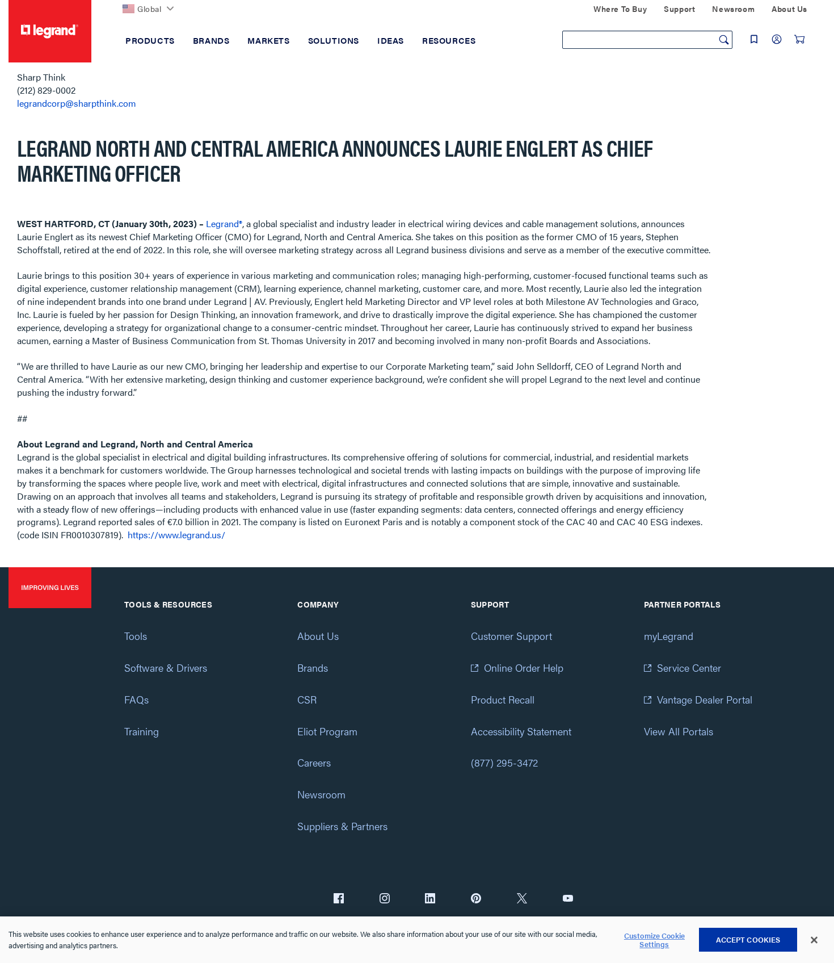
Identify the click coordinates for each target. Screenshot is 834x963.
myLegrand (668, 636)
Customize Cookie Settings (654, 940)
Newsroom (321, 794)
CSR (307, 699)
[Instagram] (384, 899)
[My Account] (777, 39)
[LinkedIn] (430, 899)
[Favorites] (754, 39)
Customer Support (511, 636)
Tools (135, 636)
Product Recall (502, 699)
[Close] (814, 940)
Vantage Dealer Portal (704, 699)
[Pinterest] (476, 899)
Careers (314, 762)
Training (141, 731)
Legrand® (224, 223)
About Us (318, 636)
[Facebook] (339, 899)
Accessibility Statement (521, 731)
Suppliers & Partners (342, 826)
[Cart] (799, 39)
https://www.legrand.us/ (176, 534)
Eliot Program (327, 731)
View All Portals (678, 731)
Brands (312, 667)
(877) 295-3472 (504, 762)
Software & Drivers (165, 667)
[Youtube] (568, 899)
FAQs (136, 699)
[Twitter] (522, 899)
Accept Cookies (748, 939)
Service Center (689, 667)
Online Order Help (523, 667)
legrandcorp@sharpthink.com (76, 103)
